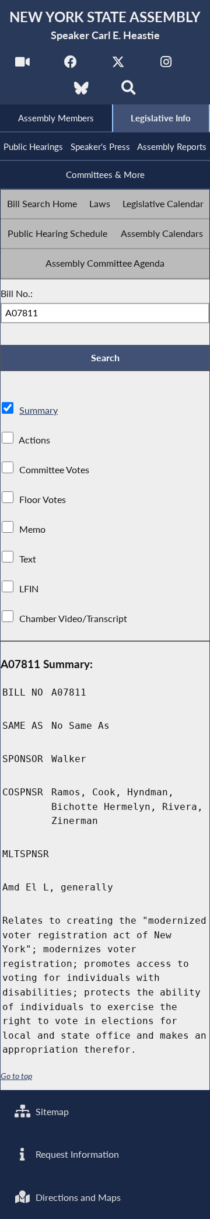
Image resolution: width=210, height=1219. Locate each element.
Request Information (76, 1153)
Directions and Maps (77, 1197)
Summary (38, 409)
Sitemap (51, 1111)
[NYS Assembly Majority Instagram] (166, 65)
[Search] (129, 91)
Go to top (16, 1076)
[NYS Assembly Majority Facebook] (70, 65)
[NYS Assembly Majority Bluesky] (81, 91)
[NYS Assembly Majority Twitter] (118, 65)
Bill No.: (17, 293)
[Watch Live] (22, 65)
